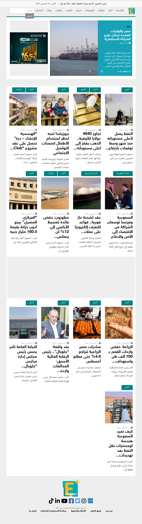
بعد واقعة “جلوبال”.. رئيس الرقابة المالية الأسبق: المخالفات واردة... (55, 359)
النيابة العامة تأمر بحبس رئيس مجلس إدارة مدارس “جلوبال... (23, 357)
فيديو (78, 10)
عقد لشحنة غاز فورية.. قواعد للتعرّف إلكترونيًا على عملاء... (88, 225)
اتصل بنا (33, 511)
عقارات (59, 10)
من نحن (109, 511)
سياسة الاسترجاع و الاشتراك (53, 511)
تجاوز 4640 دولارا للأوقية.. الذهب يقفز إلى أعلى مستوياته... (87, 141)
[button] (89, 72)
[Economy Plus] (132, 11)
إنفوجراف (89, 10)
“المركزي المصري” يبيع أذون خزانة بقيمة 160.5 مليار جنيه (23, 225)
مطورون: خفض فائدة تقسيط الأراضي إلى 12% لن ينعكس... (56, 227)
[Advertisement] (71, 277)
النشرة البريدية (91, 173)
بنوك (49, 10)
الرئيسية (120, 10)
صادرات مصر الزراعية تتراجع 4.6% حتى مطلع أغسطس (87, 354)
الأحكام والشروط (78, 511)
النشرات (39, 10)
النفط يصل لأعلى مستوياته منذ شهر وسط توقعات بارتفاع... (119, 141)
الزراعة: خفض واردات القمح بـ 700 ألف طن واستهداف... (120, 354)
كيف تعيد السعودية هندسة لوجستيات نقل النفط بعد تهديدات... (121, 443)
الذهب (69, 10)
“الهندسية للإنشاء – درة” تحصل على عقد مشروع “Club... (23, 141)
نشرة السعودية (123, 173)
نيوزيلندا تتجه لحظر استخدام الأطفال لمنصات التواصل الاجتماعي (55, 144)
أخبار (110, 10)
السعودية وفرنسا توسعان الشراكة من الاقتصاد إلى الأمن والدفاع (120, 227)
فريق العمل (95, 511)
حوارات (101, 10)
